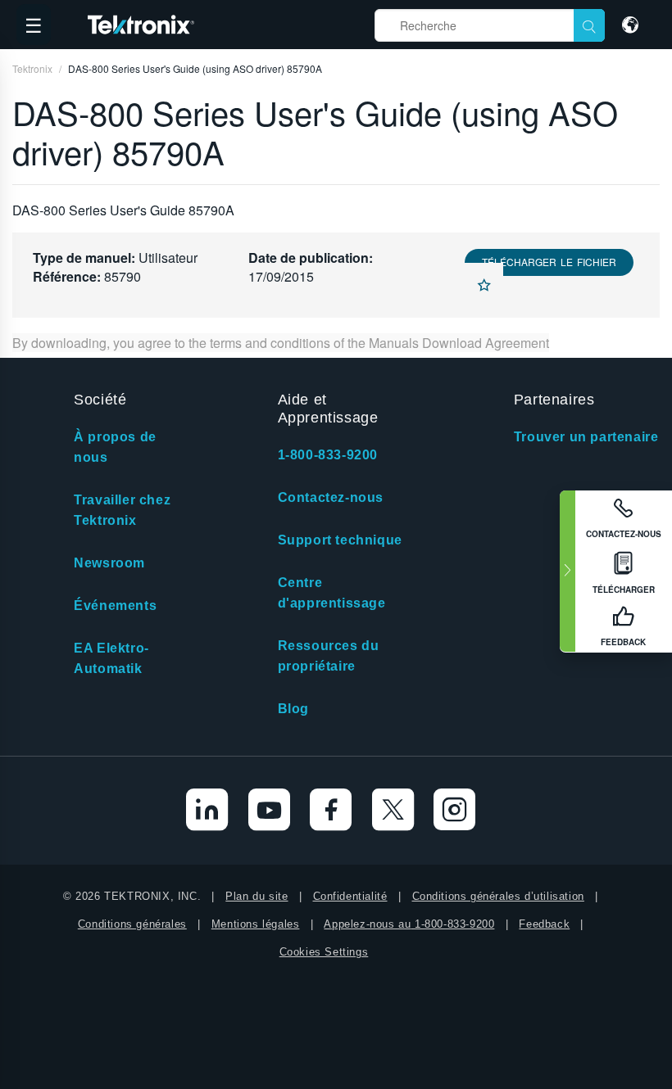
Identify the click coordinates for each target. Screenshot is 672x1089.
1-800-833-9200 (328, 455)
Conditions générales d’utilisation (498, 896)
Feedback (544, 924)
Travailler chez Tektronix (122, 510)
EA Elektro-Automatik (111, 658)
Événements (115, 605)
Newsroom (109, 563)
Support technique (340, 540)
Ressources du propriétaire (328, 656)
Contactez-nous (331, 497)
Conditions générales (132, 924)
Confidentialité (350, 896)
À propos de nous (115, 447)
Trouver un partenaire (586, 437)
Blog (293, 709)
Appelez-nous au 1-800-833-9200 (409, 924)
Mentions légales (255, 924)
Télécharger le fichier (549, 262)
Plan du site (256, 896)
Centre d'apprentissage (332, 593)
